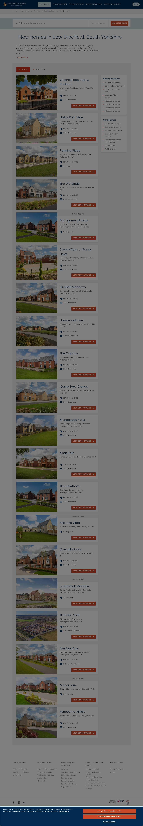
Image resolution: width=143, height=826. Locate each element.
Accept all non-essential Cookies (109, 811)
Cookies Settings (109, 821)
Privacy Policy (64, 811)
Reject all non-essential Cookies (109, 816)
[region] (71, 816)
